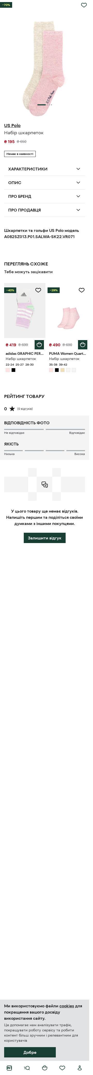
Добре (30, 1052)
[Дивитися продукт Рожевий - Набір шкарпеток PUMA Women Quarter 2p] (68, 310)
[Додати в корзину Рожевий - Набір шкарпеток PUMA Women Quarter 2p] (82, 344)
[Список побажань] (62, 1068)
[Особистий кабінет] (80, 1068)
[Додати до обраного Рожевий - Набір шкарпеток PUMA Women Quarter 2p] (81, 290)
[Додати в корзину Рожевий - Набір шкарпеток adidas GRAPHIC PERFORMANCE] (39, 344)
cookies (66, 1006)
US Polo (12, 125)
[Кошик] (45, 1068)
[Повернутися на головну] (9, 1068)
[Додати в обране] (84, 5)
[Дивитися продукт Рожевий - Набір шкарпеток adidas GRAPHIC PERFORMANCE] (24, 310)
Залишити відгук (44, 538)
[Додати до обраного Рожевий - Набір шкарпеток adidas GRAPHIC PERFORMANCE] (38, 290)
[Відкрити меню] (27, 1068)
